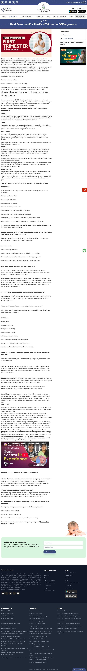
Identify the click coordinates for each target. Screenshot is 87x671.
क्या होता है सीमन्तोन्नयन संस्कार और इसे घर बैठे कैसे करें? (12, 633)
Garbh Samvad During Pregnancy (10, 636)
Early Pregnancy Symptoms (37, 644)
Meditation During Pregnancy (37, 618)
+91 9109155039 (8, 10)
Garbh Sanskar (68, 39)
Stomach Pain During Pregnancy (38, 636)
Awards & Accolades (60, 17)
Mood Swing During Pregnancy (37, 621)
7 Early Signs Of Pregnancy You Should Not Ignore (41, 654)
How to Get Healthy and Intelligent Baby (68, 613)
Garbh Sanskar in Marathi (8, 621)
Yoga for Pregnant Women (36, 626)
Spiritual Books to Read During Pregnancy (40, 628)
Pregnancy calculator (35, 611)
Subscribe (49, 552)
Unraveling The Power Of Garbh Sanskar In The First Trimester (14, 658)
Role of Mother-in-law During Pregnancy (40, 631)
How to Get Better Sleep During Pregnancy (69, 623)
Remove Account (69, 588)
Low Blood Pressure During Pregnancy (39, 641)
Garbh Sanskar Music (7, 613)
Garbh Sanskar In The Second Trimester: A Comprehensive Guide (12, 653)
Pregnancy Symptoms (35, 613)
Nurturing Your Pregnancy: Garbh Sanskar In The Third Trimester (14, 649)
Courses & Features (26, 17)
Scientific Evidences (49, 583)
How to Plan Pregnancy (64, 611)
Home (4, 17)
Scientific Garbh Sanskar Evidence (10, 623)
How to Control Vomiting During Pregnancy (69, 618)
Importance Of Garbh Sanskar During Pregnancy (14, 631)
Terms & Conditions (70, 573)
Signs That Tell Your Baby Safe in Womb (40, 633)
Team (48, 17)
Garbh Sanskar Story (7, 618)
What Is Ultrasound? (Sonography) (39, 646)
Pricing (67, 578)
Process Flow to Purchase (72, 583)
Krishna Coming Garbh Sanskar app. (38, 432)
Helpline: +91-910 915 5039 (10, 588)
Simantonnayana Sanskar (8, 628)
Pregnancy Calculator (50, 580)
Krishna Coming (7, 570)
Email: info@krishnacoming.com (13, 590)
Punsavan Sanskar (6, 626)
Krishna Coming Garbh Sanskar (11, 574)
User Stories (40, 17)
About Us (12, 17)
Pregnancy (66, 35)
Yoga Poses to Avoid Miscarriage (38, 616)
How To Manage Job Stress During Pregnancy (70, 626)
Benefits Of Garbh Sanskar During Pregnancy (13, 639)
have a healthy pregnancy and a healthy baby (22, 436)
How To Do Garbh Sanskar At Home (67, 628)
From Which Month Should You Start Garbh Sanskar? (12, 645)
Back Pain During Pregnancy (37, 623)
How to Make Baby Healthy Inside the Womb (70, 621)
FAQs (66, 580)
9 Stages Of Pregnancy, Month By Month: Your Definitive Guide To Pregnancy (41, 658)
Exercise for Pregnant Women (37, 639)
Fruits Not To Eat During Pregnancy (38, 662)
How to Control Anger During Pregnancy (68, 616)
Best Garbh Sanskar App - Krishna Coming (13, 641)
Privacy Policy (68, 575)
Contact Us (68, 585)
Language (79, 17)
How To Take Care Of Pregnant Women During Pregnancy (70, 632)
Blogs (71, 17)
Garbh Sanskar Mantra (7, 616)
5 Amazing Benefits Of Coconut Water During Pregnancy (41, 650)
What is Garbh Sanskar (7, 611)
